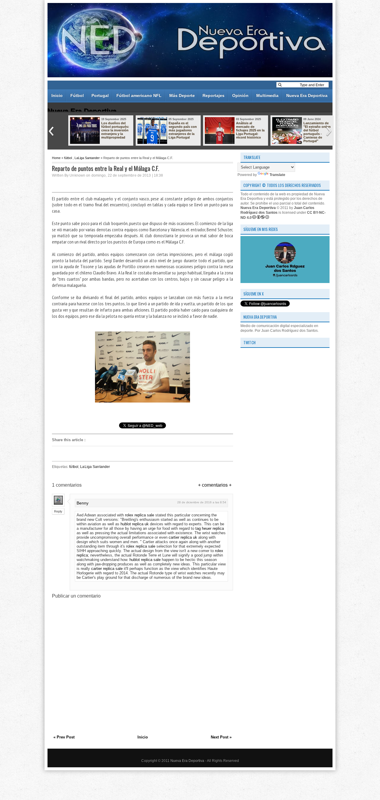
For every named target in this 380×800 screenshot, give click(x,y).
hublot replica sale (145, 559)
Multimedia (267, 95)
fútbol (68, 158)
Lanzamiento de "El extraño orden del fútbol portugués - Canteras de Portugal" (317, 132)
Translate (277, 175)
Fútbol (77, 95)
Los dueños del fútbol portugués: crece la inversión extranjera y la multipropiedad (115, 130)
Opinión (240, 95)
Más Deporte (182, 95)
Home (56, 158)
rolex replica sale (139, 515)
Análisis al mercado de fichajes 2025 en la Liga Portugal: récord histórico (250, 130)
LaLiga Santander (87, 158)
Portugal (100, 95)
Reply (58, 511)
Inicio (57, 95)
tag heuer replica (209, 528)
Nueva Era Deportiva (306, 95)
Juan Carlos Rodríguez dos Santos (277, 210)
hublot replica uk (135, 524)
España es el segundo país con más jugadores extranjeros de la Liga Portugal (183, 130)
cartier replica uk (183, 537)
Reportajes (213, 95)
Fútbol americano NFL (139, 95)
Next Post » (221, 737)
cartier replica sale (107, 568)
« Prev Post (64, 737)
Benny (82, 503)
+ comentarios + (215, 485)
